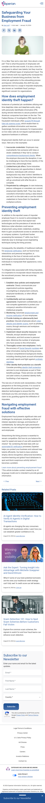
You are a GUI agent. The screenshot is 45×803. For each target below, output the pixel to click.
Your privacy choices (25, 776)
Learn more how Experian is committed (25, 770)
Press (23, 747)
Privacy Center (22, 733)
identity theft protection (31, 367)
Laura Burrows (20, 536)
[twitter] (9, 30)
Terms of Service (33, 715)
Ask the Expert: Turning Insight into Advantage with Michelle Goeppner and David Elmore (21, 570)
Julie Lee (18, 587)
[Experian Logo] (9, 3)
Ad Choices (23, 742)
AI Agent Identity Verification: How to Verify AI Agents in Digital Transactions (22, 519)
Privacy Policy (20, 715)
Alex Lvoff (7, 25)
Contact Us (23, 761)
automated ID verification (12, 447)
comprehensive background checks (20, 155)
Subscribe (11, 707)
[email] (20, 30)
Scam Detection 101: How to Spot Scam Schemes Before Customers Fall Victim (21, 622)
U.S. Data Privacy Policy (22, 738)
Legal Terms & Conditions (23, 728)
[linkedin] (14, 30)
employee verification (13, 251)
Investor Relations (22, 756)
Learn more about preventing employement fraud (22, 467)
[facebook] (4, 30)
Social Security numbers (29, 348)
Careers (22, 752)
